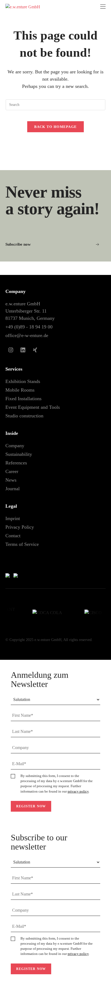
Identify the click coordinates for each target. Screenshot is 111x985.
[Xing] (35, 350)
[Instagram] (10, 350)
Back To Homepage (55, 127)
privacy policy (78, 791)
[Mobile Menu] (103, 7)
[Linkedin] (23, 350)
